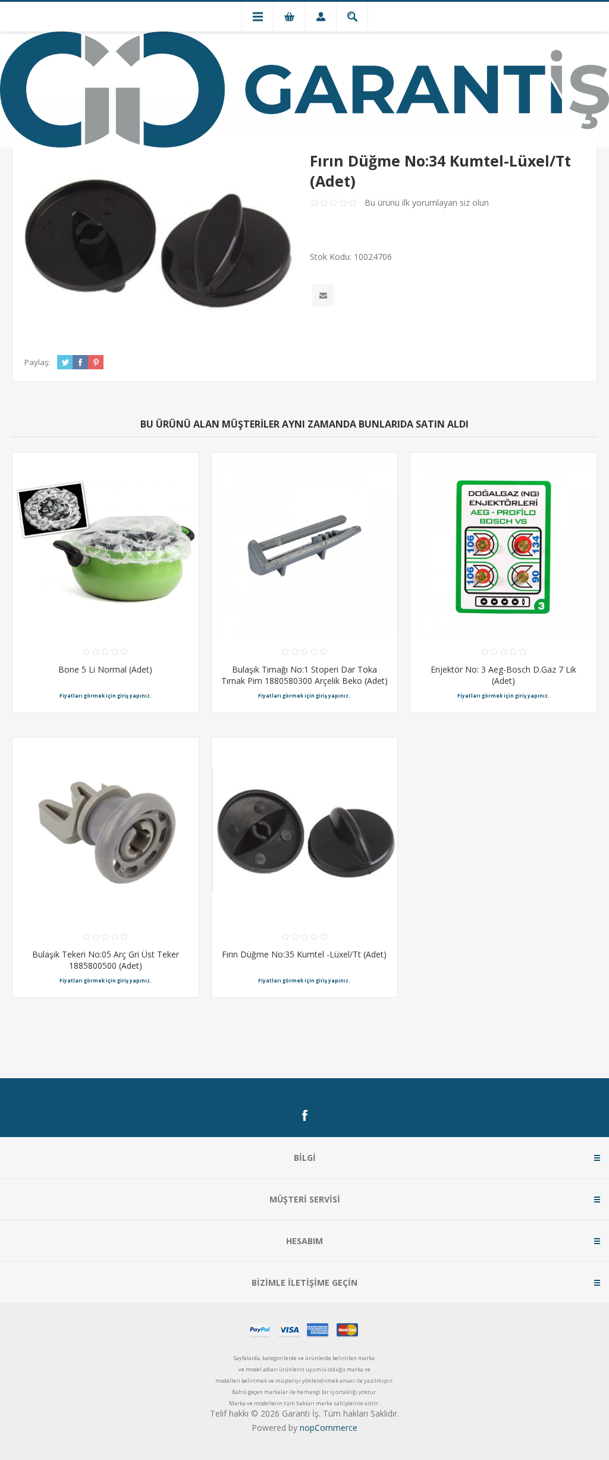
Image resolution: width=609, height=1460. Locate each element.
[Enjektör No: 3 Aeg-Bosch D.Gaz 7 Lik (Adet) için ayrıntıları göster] (503, 546)
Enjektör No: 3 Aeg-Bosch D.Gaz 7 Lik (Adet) (503, 675)
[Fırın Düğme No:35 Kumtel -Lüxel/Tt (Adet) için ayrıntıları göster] (305, 830)
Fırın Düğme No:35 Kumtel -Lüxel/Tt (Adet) (304, 954)
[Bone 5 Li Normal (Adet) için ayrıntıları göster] (105, 546)
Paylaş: (37, 362)
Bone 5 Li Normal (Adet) (105, 669)
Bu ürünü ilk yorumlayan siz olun (427, 202)
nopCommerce (328, 1427)
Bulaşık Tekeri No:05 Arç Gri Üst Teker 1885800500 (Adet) (105, 960)
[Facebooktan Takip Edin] (304, 1115)
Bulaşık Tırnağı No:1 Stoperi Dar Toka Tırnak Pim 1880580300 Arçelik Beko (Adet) (304, 675)
